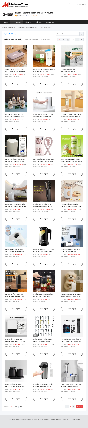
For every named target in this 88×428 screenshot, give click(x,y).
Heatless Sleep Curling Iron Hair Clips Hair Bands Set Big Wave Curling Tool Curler (43, 161)
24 (11, 407)
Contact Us (50, 22)
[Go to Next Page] (81, 39)
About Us (28, 22)
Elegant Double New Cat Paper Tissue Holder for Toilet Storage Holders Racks (71, 296)
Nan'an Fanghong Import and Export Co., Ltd (34, 13)
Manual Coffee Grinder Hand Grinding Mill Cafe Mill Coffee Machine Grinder (14, 296)
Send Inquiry (16, 84)
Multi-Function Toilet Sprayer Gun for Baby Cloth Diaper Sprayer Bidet (42, 341)
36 (16, 407)
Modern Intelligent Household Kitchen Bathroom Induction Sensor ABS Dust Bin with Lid (15, 161)
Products (18, 22)
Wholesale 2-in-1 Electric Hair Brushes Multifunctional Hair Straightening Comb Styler (42, 206)
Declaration (66, 419)
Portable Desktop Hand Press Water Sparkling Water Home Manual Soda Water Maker (71, 116)
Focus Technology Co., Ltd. (30, 419)
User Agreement (56, 419)
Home (6, 22)
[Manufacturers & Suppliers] (15, 4)
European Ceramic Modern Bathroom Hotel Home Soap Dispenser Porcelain (14, 116)
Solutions (39, 22)
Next (78, 407)
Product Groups (11, 34)
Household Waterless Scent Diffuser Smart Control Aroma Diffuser (15, 341)
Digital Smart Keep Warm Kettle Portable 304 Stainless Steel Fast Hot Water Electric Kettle (43, 251)
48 (21, 407)
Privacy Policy (76, 419)
